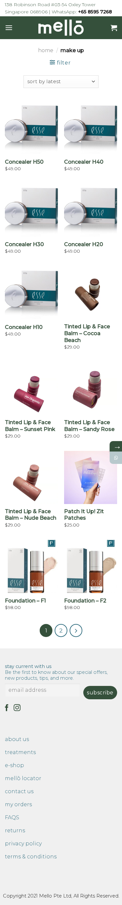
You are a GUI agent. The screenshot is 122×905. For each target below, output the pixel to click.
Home (45, 50)
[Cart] (114, 28)
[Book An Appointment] (116, 458)
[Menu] (9, 28)
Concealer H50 (24, 162)
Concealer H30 (24, 244)
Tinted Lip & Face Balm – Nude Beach (30, 514)
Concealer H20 (83, 244)
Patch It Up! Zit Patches (84, 514)
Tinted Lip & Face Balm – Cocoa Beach (87, 333)
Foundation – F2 (85, 601)
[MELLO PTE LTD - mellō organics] (61, 28)
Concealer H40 (83, 162)
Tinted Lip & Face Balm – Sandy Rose (89, 425)
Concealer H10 (24, 327)
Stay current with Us (56, 672)
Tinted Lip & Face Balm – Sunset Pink (30, 425)
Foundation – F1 (25, 601)
